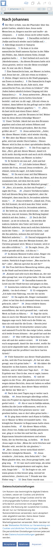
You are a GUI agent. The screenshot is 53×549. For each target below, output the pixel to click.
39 (6, 356)
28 (4, 267)
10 (20, 94)
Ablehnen (23, 544)
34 (23, 303)
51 (15, 463)
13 (21, 131)
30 (23, 280)
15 (30, 147)
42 (35, 376)
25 (26, 237)
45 (19, 403)
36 (4, 326)
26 (26, 247)
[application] (26, 13)
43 (6, 393)
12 (4, 121)
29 (4, 273)
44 (13, 396)
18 (12, 174)
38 (37, 340)
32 (31, 290)
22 (4, 210)
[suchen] (50, 3)
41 (42, 370)
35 (31, 313)
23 (31, 217)
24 (23, 230)
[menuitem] (4, 3)
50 (35, 453)
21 (14, 200)
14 (4, 137)
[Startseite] (4, 3)
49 (4, 449)
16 (6, 161)
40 (35, 363)
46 (6, 416)
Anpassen (36, 544)
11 (39, 107)
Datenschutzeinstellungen (22, 534)
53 (20, 479)
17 (20, 164)
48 (42, 439)
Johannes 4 (15, 9)
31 (6, 287)
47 (21, 426)
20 (20, 190)
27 (6, 253)
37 (14, 336)
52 (23, 469)
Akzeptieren (9, 544)
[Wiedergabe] (2, 13)
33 (12, 297)
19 (4, 187)
